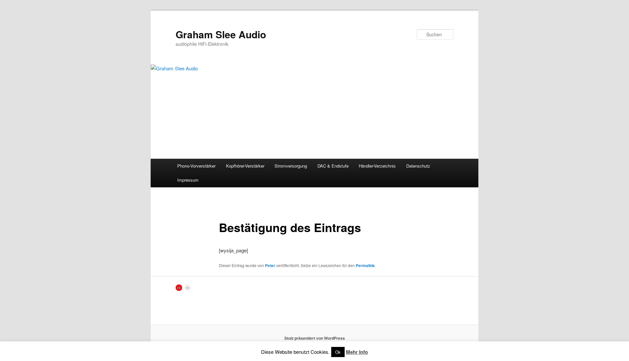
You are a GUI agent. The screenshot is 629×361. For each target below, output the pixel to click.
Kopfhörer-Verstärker (245, 166)
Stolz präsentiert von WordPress (314, 338)
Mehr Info (357, 351)
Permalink (365, 265)
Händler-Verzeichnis (377, 166)
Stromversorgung (291, 166)
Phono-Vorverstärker (196, 166)
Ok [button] (338, 352)
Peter (270, 265)
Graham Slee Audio (221, 34)
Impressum (188, 180)
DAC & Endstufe (333, 166)
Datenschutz (418, 166)
